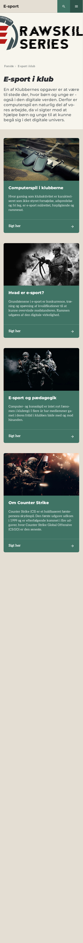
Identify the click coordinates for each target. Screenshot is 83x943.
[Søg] (63, 6)
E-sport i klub (26, 66)
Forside (9, 66)
